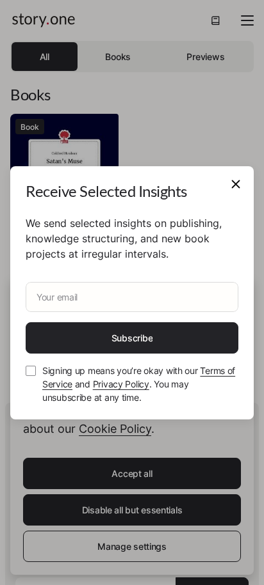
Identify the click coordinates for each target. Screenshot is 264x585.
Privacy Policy (121, 383)
